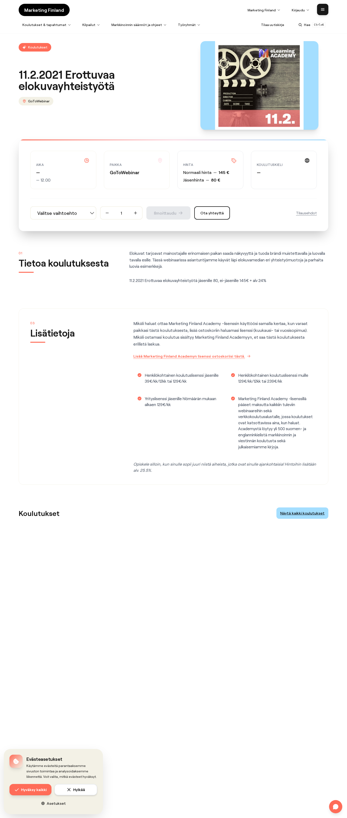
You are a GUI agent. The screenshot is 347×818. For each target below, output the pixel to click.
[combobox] (63, 213)
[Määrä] (107, 213)
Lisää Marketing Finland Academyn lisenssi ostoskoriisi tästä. (189, 356)
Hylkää (79, 789)
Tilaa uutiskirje (272, 25)
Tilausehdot (306, 213)
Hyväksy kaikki (34, 789)
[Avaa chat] (335, 806)
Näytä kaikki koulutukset (302, 513)
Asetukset (56, 803)
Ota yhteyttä (212, 213)
